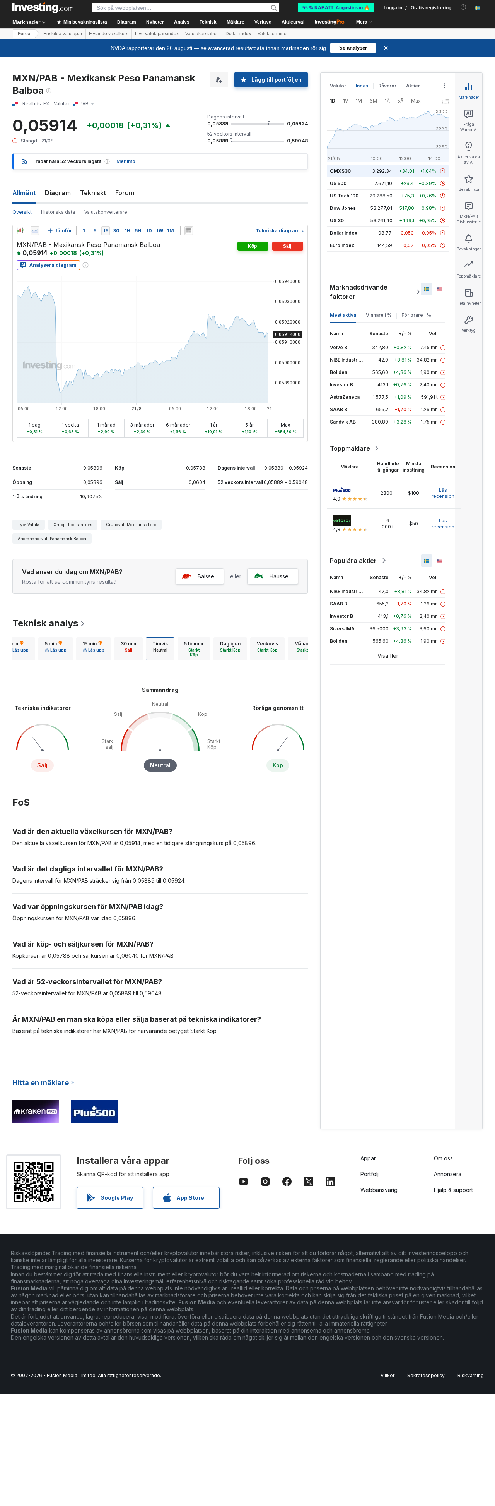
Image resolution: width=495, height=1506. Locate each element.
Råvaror (387, 86)
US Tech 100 (344, 196)
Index (362, 86)
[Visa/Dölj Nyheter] (188, 230)
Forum (124, 193)
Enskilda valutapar (62, 33)
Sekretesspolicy (426, 1375)
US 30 (337, 220)
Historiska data (58, 212)
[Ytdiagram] (35, 230)
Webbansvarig (379, 1190)
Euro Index (342, 245)
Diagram (58, 193)
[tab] (17, 648)
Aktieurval (293, 22)
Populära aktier (353, 560)
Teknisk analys (45, 623)
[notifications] (463, 7)
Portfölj (369, 1174)
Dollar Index (343, 233)
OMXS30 (340, 171)
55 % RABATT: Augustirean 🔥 (336, 7)
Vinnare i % (379, 315)
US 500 (338, 183)
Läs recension (443, 493)
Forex (24, 33)
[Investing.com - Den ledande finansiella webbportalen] (42, 7)
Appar (368, 1158)
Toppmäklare (350, 448)
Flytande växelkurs (108, 33)
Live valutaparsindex (157, 33)
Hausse (279, 576)
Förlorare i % (416, 315)
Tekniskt (93, 193)
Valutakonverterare (105, 212)
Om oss (443, 1158)
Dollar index (238, 33)
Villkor (387, 1375)
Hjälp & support (453, 1190)
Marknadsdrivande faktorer (358, 291)
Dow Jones (343, 208)
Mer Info (125, 161)
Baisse (206, 576)
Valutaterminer (273, 33)
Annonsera (447, 1174)
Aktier (413, 86)
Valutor (338, 86)
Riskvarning (470, 1375)
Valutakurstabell (202, 33)
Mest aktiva (343, 315)
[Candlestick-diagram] (20, 230)
